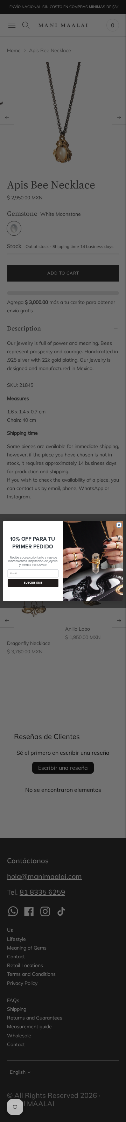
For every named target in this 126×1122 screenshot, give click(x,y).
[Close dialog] (118, 524)
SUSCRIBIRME (33, 583)
